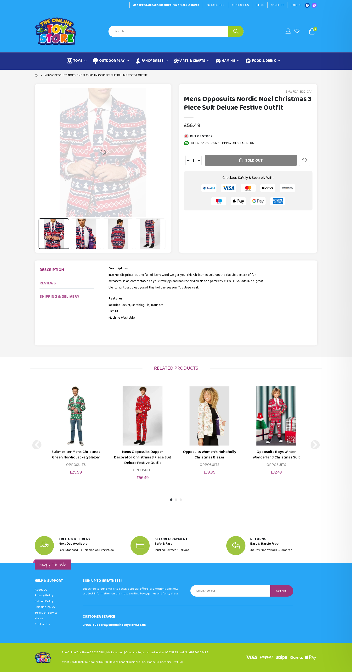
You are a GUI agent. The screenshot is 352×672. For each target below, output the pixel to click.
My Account (215, 5)
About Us (41, 589)
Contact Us (240, 5)
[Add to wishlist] (304, 160)
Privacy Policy (44, 595)
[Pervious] (36, 444)
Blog (260, 5)
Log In (296, 5)
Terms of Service (46, 612)
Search (236, 31)
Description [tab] (52, 270)
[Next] (315, 444)
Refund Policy (44, 601)
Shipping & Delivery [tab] (59, 297)
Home (36, 75)
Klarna (39, 618)
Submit (281, 590)
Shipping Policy (45, 607)
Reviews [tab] (48, 283)
